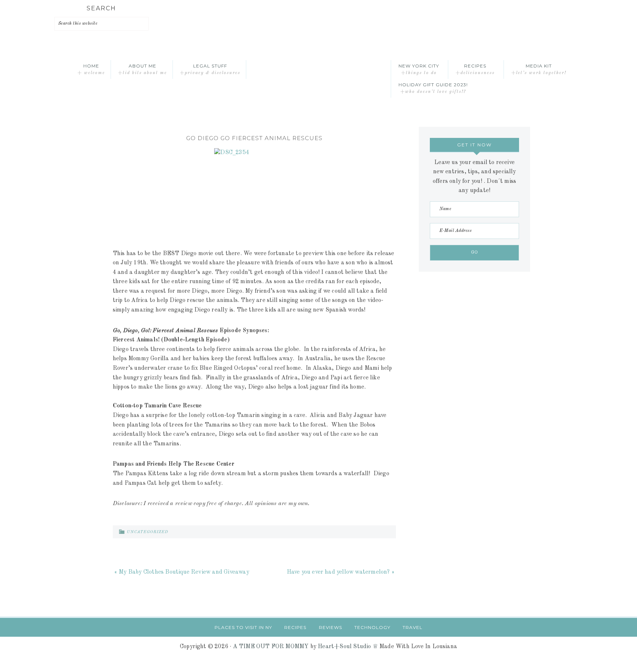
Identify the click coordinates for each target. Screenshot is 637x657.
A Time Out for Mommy (318, 69)
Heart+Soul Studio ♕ (348, 647)
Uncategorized (147, 532)
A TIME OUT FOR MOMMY (271, 647)
